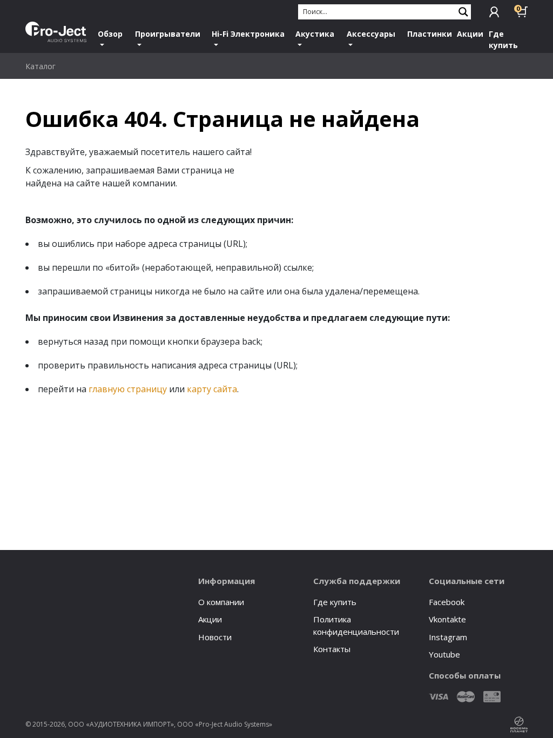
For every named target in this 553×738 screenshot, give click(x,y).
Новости (215, 637)
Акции (470, 34)
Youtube (444, 654)
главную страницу (128, 389)
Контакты (331, 648)
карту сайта (212, 389)
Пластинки (429, 34)
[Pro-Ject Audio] (55, 32)
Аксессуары (371, 34)
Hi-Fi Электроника (248, 34)
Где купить (503, 39)
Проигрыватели (167, 34)
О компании (221, 601)
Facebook (446, 601)
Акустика (314, 34)
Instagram (448, 637)
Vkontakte (447, 619)
